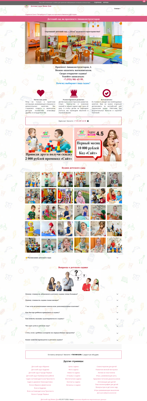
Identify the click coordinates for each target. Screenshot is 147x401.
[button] (117, 8)
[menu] (88, 6)
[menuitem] (117, 8)
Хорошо (105, 2)
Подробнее (97, 2)
